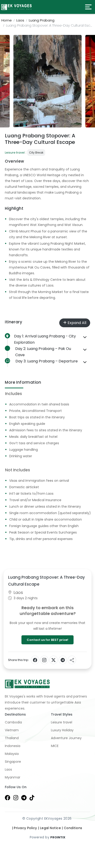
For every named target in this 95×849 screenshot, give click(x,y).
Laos (20, 20)
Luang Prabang (41, 20)
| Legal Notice (49, 828)
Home (6, 20)
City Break (36, 152)
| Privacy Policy (24, 828)
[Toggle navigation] (88, 7)
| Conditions (72, 828)
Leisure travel (15, 152)
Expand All (76, 322)
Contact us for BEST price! (47, 640)
